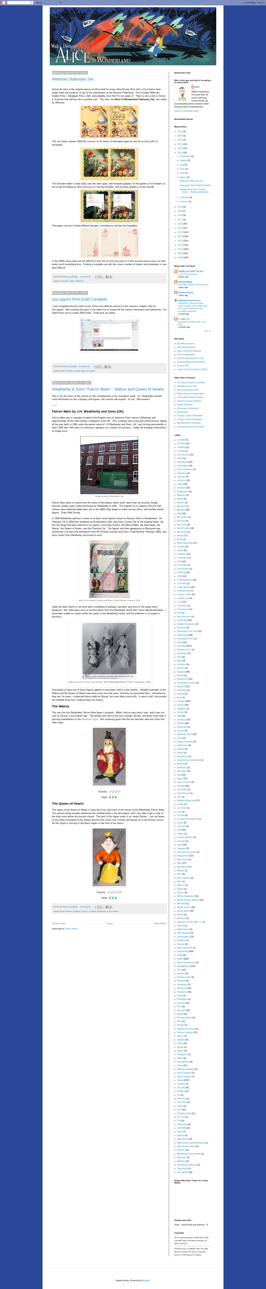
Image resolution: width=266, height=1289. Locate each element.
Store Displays (184, 1073)
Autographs (182, 491)
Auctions (181, 480)
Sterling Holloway (185, 1069)
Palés (180, 955)
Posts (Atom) (71, 929)
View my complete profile (186, 111)
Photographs (183, 966)
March (183, 177)
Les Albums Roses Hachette (191, 382)
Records (181, 1010)
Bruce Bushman (185, 543)
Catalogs (181, 554)
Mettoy (180, 889)
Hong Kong (182, 756)
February (184, 197)
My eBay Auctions (185, 343)
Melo (179, 881)
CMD (179, 576)
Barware (181, 506)
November (185, 156)
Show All (207, 331)
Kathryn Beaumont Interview (191, 362)
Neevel (180, 925)
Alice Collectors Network (189, 351)
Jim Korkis (182, 789)
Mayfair (180, 870)
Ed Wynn (181, 664)
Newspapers (183, 936)
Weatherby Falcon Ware (107, 911)
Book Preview (66, 371)
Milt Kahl (181, 903)
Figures (84, 911)
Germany (181, 719)
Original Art (182, 951)
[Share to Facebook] (107, 277)
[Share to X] (103, 277)
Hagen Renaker (185, 404)
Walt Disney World (186, 1146)
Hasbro (180, 749)
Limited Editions (185, 837)
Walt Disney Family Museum (191, 1143)
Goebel (180, 723)
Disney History (185, 292)
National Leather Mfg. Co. (189, 922)
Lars (179, 811)
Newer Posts (59, 923)
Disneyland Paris (185, 638)
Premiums (182, 992)
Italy (83, 371)
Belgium (181, 510)
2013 (180, 236)
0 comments (84, 366)
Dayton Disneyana (186, 624)
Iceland (180, 763)
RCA (179, 1006)
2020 (180, 207)
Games (180, 712)
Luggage (181, 848)
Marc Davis (182, 859)
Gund (179, 738)
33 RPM (181, 440)
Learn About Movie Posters (190, 397)
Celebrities (182, 558)
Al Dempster (183, 465)
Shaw (180, 1043)
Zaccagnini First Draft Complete (79, 299)
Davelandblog (185, 282)
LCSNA (180, 815)
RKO (179, 1021)
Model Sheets (184, 907)
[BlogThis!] (100, 277)
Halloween (182, 745)
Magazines (182, 855)
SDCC (180, 1036)
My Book (181, 918)
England (76, 911)
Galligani (181, 708)
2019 (180, 211)
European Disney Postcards (190, 427)
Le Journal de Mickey (187, 819)
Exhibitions (182, 679)
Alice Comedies (185, 469)
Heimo (180, 752)
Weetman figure (90, 719)
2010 (180, 249)
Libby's (180, 833)
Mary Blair (182, 866)
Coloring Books (184, 580)
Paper (72, 281)
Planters (181, 973)
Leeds (180, 822)
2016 (180, 224)
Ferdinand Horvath (186, 683)
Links (179, 844)
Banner (180, 502)
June (182, 169)
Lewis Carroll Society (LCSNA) (192, 369)
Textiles (180, 1091)
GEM (179, 716)
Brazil (180, 539)
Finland (180, 694)
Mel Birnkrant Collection (188, 423)
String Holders (184, 1076)
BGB (179, 513)
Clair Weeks (183, 569)
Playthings (182, 984)
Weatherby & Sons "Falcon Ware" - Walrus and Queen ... (195, 190)
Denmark (181, 627)
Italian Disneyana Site (188, 390)
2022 (180, 148)
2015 (180, 228)
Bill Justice (182, 517)
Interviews (182, 771)
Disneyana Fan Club (187, 631)
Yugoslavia (182, 1168)
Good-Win (182, 727)
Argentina (182, 473)
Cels (179, 561)
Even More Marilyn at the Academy (193, 284)
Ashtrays (181, 477)
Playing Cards (184, 977)
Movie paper (183, 911)
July (182, 164)
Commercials (183, 591)
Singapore (182, 1054)
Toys (179, 1109)
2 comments (85, 277)
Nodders (181, 940)
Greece (180, 730)
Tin (178, 1095)
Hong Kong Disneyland (188, 760)
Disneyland (182, 635)
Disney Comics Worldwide (190, 415)
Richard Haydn (184, 1017)
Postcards (182, 988)
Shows (180, 1051)
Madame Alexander (186, 852)
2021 (180, 152)
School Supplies (185, 1032)
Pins (179, 970)
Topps (180, 1106)
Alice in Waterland (186, 354)
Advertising (182, 462)
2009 (180, 253)
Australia (181, 488)
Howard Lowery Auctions (189, 401)
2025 (180, 135)
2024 (180, 140)
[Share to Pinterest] (110, 277)
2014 (180, 232)
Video (180, 1131)
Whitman (79, 281)
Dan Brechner (184, 616)
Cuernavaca (183, 609)
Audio (180, 484)
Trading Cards (184, 1113)
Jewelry (181, 786)
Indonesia (182, 767)
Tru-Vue (181, 1117)
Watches (181, 1150)
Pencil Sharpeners (186, 962)
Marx (179, 863)
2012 (180, 240)
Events (180, 675)
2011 (180, 245)
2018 (180, 215)
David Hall (182, 620)
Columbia (182, 583)
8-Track (180, 451)
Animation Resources (189, 300)
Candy (180, 550)
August (183, 160)
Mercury (181, 885)
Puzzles (181, 1003)
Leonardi (181, 826)
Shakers (181, 1040)
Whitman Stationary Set (72, 79)
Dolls (179, 642)
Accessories (183, 454)
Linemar (181, 841)
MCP (179, 874)
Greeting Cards (184, 734)
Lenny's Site (183, 365)
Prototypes (182, 999)
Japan (180, 778)
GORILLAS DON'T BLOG (190, 271)
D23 (179, 613)
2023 (180, 144)
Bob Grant (182, 524)
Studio (180, 1080)
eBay (179, 660)
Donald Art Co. (184, 649)
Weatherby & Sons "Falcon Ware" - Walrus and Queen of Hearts (108, 389)
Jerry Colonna (184, 782)
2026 (180, 131)
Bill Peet (181, 521)
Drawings (181, 653)
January (184, 201)
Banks (180, 499)
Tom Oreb (182, 1102)
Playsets (181, 981)
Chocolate (182, 565)
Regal (180, 1014)
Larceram (181, 808)
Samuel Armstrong (186, 1029)
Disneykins (182, 412)
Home (110, 923)
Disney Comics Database (189, 419)
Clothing (181, 572)
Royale (180, 1025)
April (182, 173)
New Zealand (183, 933)
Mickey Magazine (185, 896)
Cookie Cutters (184, 594)
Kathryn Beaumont (186, 800)
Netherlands (183, 929)
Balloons (181, 495)
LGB (179, 830)
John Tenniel (183, 793)
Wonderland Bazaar (187, 1165)
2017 (180, 219)
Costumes (182, 605)
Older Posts (160, 923)
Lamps (180, 804)
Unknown (181, 1124)
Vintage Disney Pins (187, 386)
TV (178, 1120)
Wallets (180, 1135)
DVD (179, 657)
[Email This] (97, 277)
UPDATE (181, 1128)
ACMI (179, 458)
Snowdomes (183, 1062)
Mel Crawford (183, 878)
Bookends (182, 532)
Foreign (76, 371)
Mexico (180, 892)
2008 (180, 257)
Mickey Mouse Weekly (188, 900)
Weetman (181, 1157)
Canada (181, 546)
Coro (179, 602)
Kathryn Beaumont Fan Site (190, 358)
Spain (180, 1065)
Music (180, 914)
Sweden (181, 1084)
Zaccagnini (90, 371)
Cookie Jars (183, 598)
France (180, 705)
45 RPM (181, 443)
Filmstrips (181, 690)
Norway (181, 944)
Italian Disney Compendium (190, 393)
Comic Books (183, 587)
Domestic (64, 281)
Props (180, 995)
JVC (179, 797)
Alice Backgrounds (186, 347)
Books (180, 535)
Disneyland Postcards (188, 408)
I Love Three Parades (187, 274)
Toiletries (181, 1098)
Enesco (180, 668)
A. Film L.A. (184, 319)
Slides (180, 1058)
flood (179, 697)
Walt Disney (183, 1139)
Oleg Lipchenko (185, 947)
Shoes (180, 1047)
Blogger (146, 1280)
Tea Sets (181, 1087)
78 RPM (181, 447)
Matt (65, 277)
